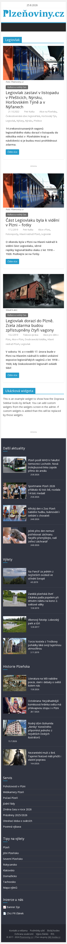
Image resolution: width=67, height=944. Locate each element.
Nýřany (20, 120)
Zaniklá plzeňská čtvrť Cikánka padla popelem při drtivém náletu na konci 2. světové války (43, 599)
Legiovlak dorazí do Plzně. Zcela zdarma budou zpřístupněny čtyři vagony (30, 325)
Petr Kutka (29, 111)
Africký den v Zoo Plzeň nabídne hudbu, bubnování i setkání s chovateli (44, 512)
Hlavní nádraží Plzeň (29, 234)
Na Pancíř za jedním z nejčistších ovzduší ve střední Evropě (40, 575)
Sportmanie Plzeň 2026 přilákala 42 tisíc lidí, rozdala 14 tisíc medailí (44, 489)
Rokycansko (10, 864)
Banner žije (13, 907)
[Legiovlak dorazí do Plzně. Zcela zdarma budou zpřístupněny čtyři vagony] (33, 276)
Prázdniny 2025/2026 (15, 815)
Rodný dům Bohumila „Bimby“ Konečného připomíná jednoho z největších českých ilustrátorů (40, 730)
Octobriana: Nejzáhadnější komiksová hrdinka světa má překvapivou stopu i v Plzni (44, 704)
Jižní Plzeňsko (11, 853)
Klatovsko (8, 870)
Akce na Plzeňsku (48, 111)
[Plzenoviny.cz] (6, 27)
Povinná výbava (12, 826)
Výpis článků (42, 934)
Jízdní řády (9, 803)
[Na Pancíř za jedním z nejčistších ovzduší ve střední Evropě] (14, 569)
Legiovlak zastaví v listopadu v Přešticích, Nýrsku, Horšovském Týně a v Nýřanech (32, 99)
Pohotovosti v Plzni (14, 786)
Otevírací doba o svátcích (17, 821)
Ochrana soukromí (23, 934)
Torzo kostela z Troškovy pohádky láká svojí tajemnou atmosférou (44, 645)
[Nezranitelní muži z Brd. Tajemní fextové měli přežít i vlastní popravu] (14, 751)
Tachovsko (9, 882)
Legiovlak (10, 120)
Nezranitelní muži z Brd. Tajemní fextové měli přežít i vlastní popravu (44, 756)
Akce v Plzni (44, 229)
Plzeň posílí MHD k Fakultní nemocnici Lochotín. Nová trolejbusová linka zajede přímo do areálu (43, 465)
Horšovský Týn (48, 116)
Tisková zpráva (30, 334)
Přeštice (38, 120)
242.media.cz (54, 937)
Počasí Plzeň (10, 798)
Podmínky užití (37, 930)
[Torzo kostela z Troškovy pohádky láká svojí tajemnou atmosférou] (14, 639)
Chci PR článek (15, 913)
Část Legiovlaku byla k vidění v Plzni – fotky (32, 222)
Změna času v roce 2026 (17, 809)
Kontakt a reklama (18, 930)
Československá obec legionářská (23, 116)
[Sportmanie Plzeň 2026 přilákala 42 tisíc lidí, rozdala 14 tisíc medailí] (14, 484)
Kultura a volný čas (17, 87)
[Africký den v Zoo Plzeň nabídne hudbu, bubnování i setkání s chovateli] (14, 506)
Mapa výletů (10, 887)
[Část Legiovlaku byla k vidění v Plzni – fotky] (33, 176)
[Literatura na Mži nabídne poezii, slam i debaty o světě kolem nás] (14, 676)
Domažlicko (10, 876)
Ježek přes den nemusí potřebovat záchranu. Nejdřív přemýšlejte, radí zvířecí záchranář (42, 536)
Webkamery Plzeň (13, 792)
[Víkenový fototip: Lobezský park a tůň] (14, 618)
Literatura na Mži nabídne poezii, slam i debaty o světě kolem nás (44, 682)
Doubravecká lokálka (35, 339)
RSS (52, 934)
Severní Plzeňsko (13, 859)
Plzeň (6, 847)
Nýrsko (28, 120)
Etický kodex (53, 930)
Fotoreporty (12, 234)
